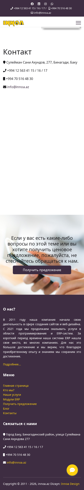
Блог (6, 408)
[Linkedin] (39, 4)
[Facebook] (32, 4)
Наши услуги (12, 395)
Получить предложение (42, 270)
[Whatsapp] (52, 4)
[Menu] (78, 23)
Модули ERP (11, 399)
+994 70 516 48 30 (61, 8)
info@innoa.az (42, 13)
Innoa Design (70, 484)
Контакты (10, 413)
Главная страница (16, 386)
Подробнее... (12, 364)
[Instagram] (45, 4)
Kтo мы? (8, 390)
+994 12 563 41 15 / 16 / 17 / (30, 8)
